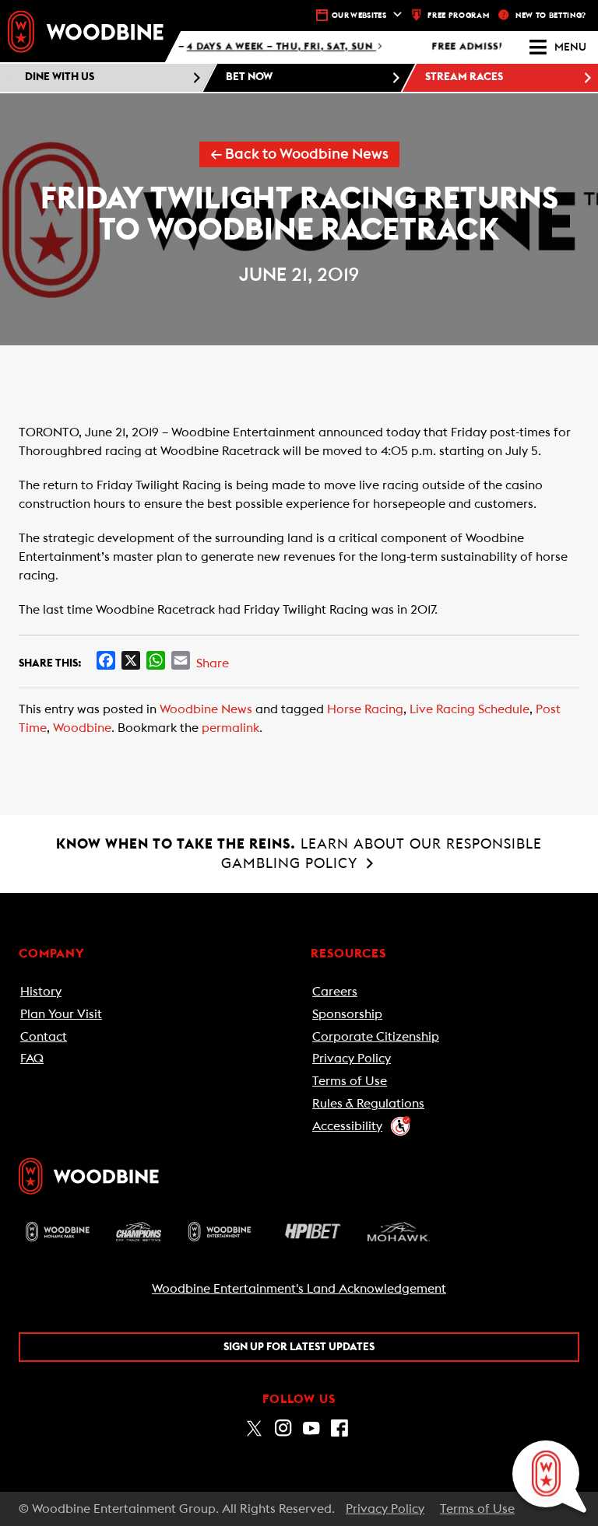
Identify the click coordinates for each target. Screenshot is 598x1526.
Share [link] (212, 663)
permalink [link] (230, 728)
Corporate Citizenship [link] (375, 1037)
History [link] (41, 991)
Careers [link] (334, 991)
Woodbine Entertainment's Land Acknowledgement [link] (299, 1289)
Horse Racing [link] (365, 709)
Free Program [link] (458, 15)
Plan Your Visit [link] (61, 1014)
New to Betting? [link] (550, 15)
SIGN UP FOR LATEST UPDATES (299, 1347)
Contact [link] (43, 1037)
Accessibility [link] (347, 1126)
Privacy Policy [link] (351, 1058)
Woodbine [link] (82, 728)
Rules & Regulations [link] (368, 1103)
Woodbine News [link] (206, 709)
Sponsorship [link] (347, 1014)
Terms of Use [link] (349, 1081)
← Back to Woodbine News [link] (299, 154)
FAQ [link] (32, 1058)
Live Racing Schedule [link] (469, 709)
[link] (86, 31)
